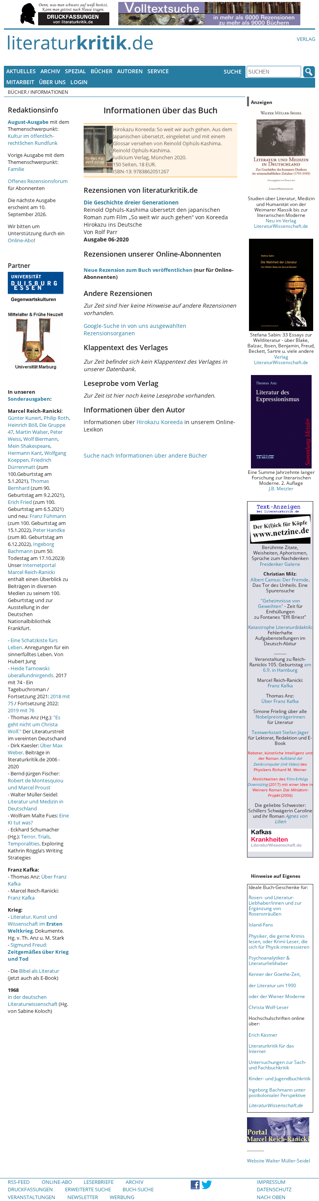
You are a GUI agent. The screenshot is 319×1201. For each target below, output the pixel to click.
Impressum (271, 1181)
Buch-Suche (138, 1189)
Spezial (75, 71)
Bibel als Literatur (39, 970)
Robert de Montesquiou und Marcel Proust (35, 784)
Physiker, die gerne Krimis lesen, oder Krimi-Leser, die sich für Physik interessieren (279, 941)
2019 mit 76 (21, 710)
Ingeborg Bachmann (31, 548)
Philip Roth (56, 417)
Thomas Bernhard (28, 484)
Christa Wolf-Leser (269, 1007)
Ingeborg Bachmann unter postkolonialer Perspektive (277, 1092)
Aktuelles (21, 71)
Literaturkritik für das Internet (271, 1048)
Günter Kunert (24, 417)
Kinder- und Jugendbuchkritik (279, 1078)
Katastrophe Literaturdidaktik (279, 627)
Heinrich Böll (22, 424)
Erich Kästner (263, 1035)
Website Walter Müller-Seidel (278, 1160)
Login (79, 82)
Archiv (50, 71)
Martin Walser (32, 431)
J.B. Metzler (281, 488)
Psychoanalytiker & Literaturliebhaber (269, 960)
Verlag (306, 38)
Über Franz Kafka (280, 701)
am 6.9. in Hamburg (287, 667)
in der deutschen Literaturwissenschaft (33, 1000)
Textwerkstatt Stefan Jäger (280, 732)
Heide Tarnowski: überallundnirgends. (31, 672)
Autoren (130, 71)
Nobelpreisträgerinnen (280, 716)
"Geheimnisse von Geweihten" (279, 603)
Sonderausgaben (29, 398)
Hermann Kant (25, 452)
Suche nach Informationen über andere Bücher (145, 455)
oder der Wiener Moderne (277, 996)
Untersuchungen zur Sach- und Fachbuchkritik (277, 1065)
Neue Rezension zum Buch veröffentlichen (138, 269)
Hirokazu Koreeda (160, 422)
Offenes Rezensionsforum (38, 181)
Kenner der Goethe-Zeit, (275, 974)
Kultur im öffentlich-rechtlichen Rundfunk (33, 139)
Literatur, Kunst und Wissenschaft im (35, 923)
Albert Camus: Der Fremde (279, 579)
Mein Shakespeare (29, 445)
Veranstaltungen (31, 1197)
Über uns (52, 82)
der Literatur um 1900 (272, 985)
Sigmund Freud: (38, 951)
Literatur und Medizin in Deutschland (35, 805)
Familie (16, 169)
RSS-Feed (19, 1181)
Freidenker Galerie (280, 564)
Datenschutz (274, 1189)
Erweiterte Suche (88, 1189)
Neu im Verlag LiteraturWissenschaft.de (281, 223)
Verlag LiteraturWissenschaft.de (281, 359)
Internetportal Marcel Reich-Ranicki (32, 569)
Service (158, 71)
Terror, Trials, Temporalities (29, 840)
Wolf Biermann (40, 438)
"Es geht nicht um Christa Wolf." (34, 724)
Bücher (101, 71)
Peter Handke (49, 530)
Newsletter (82, 1197)
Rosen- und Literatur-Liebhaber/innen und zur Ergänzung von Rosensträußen (275, 905)
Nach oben (271, 1197)
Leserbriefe (99, 1181)
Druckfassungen (30, 1189)
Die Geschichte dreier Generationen (131, 202)
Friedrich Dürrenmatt (29, 463)
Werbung (122, 1197)
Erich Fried (20, 501)
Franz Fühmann (48, 515)
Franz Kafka (21, 897)
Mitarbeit (20, 82)
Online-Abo (21, 240)
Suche (233, 71)
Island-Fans (261, 924)
